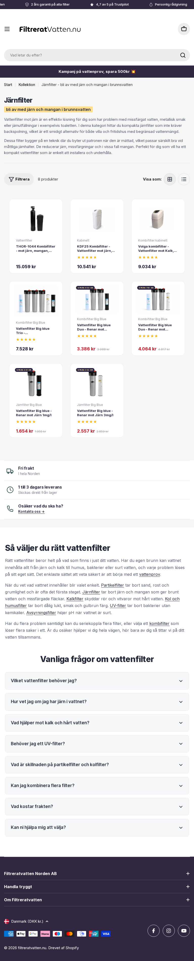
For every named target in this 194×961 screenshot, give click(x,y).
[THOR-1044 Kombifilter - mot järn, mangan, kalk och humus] (35, 218)
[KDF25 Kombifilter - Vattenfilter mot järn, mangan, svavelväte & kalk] (97, 218)
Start (8, 84)
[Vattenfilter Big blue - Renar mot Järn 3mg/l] (97, 383)
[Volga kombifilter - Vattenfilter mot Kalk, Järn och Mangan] (158, 218)
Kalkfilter (74, 598)
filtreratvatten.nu (32, 947)
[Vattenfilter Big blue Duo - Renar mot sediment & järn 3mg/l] (158, 299)
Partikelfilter (112, 585)
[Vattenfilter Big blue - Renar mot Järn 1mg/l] (35, 383)
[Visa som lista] (184, 179)
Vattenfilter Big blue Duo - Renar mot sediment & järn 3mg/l (157, 329)
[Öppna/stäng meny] (7, 29)
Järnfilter (91, 591)
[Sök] (183, 55)
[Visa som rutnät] (170, 179)
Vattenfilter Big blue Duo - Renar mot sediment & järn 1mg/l (95, 329)
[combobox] (97, 55)
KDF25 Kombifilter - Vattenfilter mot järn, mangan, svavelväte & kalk (95, 252)
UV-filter (118, 605)
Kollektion (26, 84)
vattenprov (149, 574)
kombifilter (159, 623)
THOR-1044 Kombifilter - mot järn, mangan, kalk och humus (35, 250)
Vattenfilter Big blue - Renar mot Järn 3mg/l (95, 413)
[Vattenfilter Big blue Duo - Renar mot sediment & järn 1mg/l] (97, 299)
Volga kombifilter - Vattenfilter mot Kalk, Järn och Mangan (156, 250)
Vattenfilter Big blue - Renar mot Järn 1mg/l (34, 413)
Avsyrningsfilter (41, 612)
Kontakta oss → (31, 511)
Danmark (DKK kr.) (27, 921)
